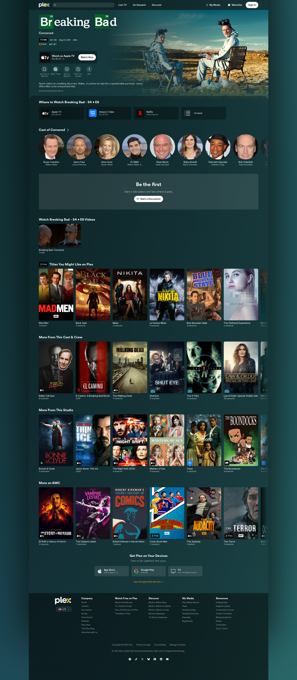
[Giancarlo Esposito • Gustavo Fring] (218, 150)
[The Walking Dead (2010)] (130, 371)
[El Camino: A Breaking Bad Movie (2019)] (93, 371)
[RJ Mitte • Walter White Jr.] (134, 150)
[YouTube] (167, 659)
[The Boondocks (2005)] (241, 443)
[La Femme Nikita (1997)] (167, 298)
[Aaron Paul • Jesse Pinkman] (79, 150)
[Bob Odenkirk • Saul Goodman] (245, 150)
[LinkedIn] (161, 659)
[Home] (44, 5)
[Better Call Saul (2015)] (56, 371)
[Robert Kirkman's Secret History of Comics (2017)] (130, 516)
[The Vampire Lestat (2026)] (93, 516)
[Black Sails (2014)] (93, 298)
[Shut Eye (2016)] (167, 371)
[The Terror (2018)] (241, 516)
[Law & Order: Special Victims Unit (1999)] (241, 371)
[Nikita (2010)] (130, 298)
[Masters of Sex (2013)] (167, 443)
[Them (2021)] (204, 443)
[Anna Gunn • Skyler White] (107, 150)
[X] (142, 659)
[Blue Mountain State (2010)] (204, 298)
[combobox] (86, 4)
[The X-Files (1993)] (204, 371)
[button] (78, 71)
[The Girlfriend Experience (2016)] (241, 298)
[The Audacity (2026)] (204, 516)
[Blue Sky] (148, 659)
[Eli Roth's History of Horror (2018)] (56, 516)
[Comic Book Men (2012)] (167, 516)
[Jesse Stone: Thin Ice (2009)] (93, 443)
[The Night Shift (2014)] (130, 443)
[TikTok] (136, 659)
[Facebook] (155, 659)
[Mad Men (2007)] (56, 298)
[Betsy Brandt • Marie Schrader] (190, 150)
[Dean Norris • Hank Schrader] (162, 150)
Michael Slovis (56, 91)
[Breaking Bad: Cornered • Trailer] (60, 239)
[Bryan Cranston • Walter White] (51, 150)
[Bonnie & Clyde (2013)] (56, 443)
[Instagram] (130, 659)
